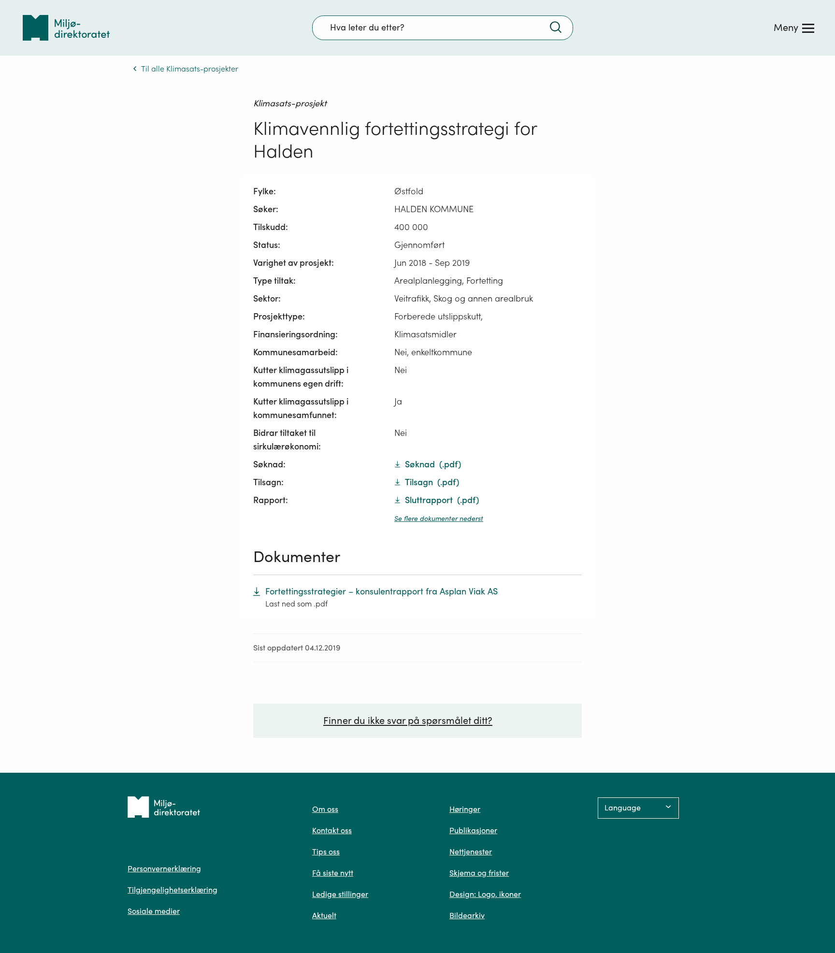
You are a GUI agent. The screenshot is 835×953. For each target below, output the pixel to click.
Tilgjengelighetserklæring (172, 890)
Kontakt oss (332, 830)
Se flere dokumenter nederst (438, 518)
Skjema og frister (479, 873)
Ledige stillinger (340, 894)
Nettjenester (470, 851)
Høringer (464, 809)
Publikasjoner (473, 830)
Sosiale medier (154, 911)
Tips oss (326, 851)
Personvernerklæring (164, 868)
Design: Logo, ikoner (485, 894)
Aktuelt (324, 915)
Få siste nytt (332, 873)
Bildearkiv (467, 915)
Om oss (325, 809)
